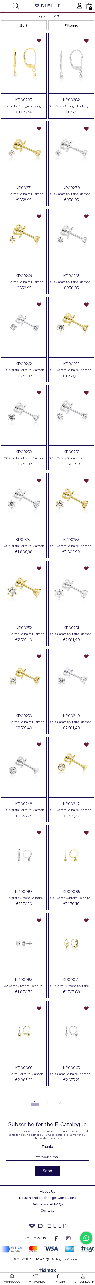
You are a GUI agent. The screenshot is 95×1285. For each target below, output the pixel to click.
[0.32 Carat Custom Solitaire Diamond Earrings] (23, 943)
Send (47, 1171)
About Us (47, 1191)
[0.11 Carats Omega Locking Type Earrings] (23, 63)
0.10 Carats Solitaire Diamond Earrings (23, 193)
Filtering (71, 25)
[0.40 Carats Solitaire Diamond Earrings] (23, 591)
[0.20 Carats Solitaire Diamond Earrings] (23, 327)
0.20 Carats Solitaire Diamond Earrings (23, 369)
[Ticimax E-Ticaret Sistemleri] (47, 1271)
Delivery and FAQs (48, 1204)
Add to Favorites (39, 40)
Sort (23, 25)
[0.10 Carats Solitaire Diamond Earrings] (23, 151)
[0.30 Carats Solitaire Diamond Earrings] (71, 415)
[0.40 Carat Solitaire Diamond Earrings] (23, 1031)
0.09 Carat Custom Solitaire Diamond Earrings (23, 897)
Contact (47, 1210)
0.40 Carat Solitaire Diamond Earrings (23, 1073)
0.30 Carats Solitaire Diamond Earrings (71, 458)
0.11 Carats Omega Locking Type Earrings (23, 106)
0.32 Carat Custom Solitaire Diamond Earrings (23, 985)
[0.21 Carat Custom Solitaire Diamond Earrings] (71, 943)
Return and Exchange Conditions (47, 1198)
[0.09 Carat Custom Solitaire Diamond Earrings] (23, 855)
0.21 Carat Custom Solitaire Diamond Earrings (71, 985)
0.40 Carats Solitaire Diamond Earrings (23, 633)
